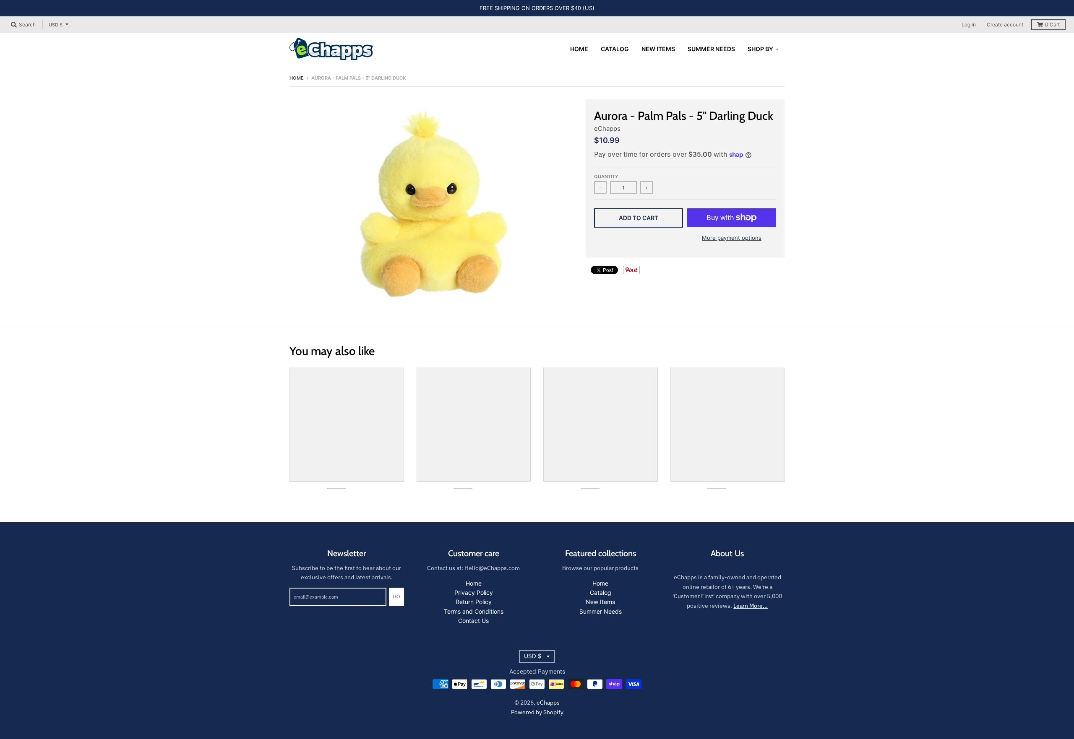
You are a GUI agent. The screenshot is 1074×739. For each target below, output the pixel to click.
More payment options (731, 237)
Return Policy (474, 601)
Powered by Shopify (537, 712)
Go (396, 596)
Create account (1005, 24)
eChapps (607, 128)
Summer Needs (600, 611)
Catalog (600, 592)
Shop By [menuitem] (760, 48)
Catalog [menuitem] (615, 48)
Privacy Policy (473, 592)
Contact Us (473, 620)
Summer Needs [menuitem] (711, 48)
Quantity (606, 176)
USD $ (56, 24)
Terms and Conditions (473, 611)
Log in (969, 24)
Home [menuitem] (579, 48)
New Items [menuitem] (658, 48)
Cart (1052, 24)
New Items (600, 601)
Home (296, 78)
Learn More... (750, 605)
